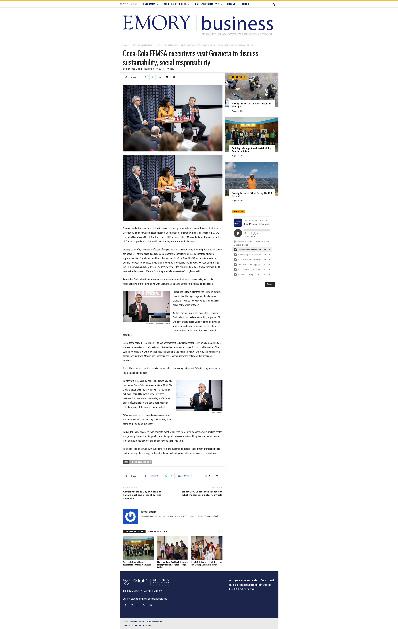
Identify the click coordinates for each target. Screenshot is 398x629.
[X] (152, 77)
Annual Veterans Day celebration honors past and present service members (142, 495)
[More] (217, 476)
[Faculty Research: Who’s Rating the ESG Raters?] (251, 179)
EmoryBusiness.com (137, 622)
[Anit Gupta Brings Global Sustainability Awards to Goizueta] (138, 548)
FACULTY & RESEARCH (175, 4)
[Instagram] (132, 605)
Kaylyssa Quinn (134, 68)
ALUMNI (231, 4)
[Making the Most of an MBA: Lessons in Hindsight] (251, 90)
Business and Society (141, 462)
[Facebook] (145, 77)
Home (126, 45)
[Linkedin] (160, 77)
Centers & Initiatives (142, 45)
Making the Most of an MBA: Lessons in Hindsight (251, 105)
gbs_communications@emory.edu (150, 598)
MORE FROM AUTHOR (157, 531)
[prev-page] (217, 531)
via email (251, 589)
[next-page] (220, 531)
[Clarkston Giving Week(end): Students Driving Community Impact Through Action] (172, 548)
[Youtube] (151, 605)
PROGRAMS (149, 4)
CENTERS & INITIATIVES (206, 4)
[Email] (167, 77)
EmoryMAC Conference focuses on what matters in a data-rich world (202, 493)
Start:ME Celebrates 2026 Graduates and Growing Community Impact (206, 563)
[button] (273, 4)
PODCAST (238, 211)
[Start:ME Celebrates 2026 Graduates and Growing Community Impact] (206, 548)
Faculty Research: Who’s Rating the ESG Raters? (252, 194)
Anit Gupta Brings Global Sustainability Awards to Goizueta (137, 563)
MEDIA (245, 4)
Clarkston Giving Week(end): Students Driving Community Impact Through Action (172, 564)
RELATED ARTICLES (134, 531)
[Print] (174, 77)
